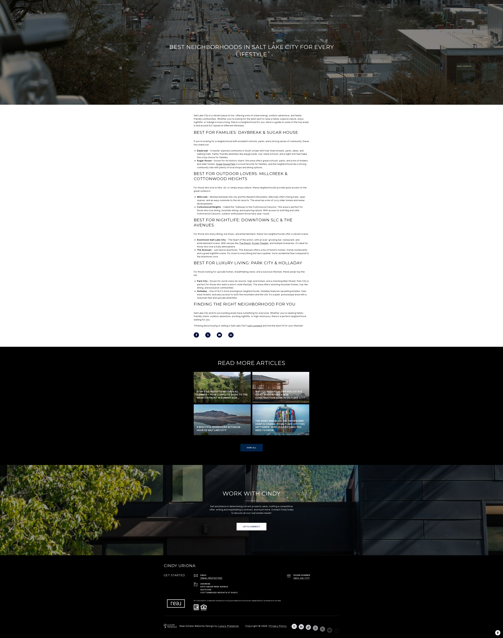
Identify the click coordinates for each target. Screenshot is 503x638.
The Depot (245, 243)
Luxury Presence (228, 626)
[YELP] (315, 626)
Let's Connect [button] (251, 526)
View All (251, 447)
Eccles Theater (260, 243)
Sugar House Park (225, 164)
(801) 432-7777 (301, 578)
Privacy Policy (278, 626)
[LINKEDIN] (301, 626)
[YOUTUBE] (329, 626)
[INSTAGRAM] (294, 626)
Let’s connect (254, 325)
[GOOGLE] (336, 626)
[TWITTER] (322, 626)
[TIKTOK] (308, 626)
